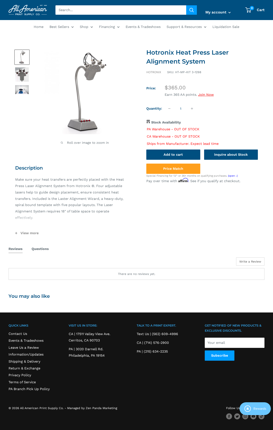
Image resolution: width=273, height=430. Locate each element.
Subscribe (219, 355)
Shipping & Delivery (24, 361)
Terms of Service (22, 382)
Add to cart (173, 154)
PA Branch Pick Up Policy (29, 389)
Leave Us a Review (24, 348)
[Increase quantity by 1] (191, 108)
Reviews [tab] (16, 249)
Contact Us (18, 334)
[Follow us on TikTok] (261, 416)
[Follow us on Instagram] (245, 416)
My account (216, 12)
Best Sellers (59, 27)
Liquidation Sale (225, 27)
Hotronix (153, 72)
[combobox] (120, 10)
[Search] (191, 10)
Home (39, 27)
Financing (107, 27)
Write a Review (250, 261)
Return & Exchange (24, 368)
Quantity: (154, 108)
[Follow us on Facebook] (229, 416)
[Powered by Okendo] (28, 263)
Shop (84, 27)
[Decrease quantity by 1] (169, 108)
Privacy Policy (20, 375)
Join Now (206, 95)
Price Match (173, 168)
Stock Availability (166, 122)
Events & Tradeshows (143, 27)
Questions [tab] (40, 249)
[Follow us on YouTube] (253, 416)
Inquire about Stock (231, 154)
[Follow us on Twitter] (237, 416)
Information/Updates (26, 354)
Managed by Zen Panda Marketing (92, 408)
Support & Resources (184, 27)
